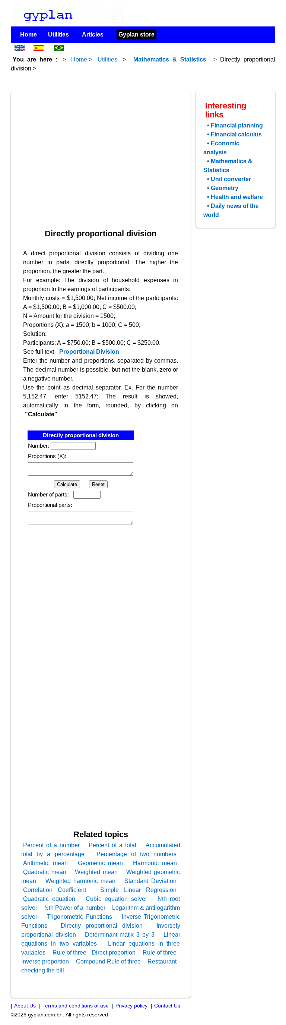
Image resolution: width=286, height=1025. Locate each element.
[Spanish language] (39, 50)
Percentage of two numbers (136, 854)
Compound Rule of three (108, 961)
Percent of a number (51, 845)
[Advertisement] (102, 153)
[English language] (19, 50)
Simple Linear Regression (138, 890)
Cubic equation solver (116, 899)
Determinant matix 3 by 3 (120, 934)
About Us (25, 1006)
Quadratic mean (44, 872)
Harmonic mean (155, 863)
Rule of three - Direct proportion (94, 952)
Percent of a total (112, 845)
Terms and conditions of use (75, 1006)
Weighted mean (96, 872)
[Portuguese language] (59, 50)
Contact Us (167, 1006)
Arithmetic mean (45, 863)
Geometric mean (100, 863)
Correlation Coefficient (54, 890)
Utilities (58, 34)
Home (28, 34)
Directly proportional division (102, 925)
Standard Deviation (150, 881)
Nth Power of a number (74, 908)
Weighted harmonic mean (80, 881)
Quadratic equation (49, 899)
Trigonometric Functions (79, 917)
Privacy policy (131, 1006)
